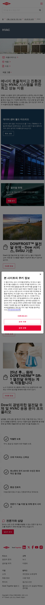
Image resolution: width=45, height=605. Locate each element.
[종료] (40, 274)
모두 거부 (22, 321)
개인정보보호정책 (14, 310)
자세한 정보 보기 (22, 316)
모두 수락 (22, 328)
